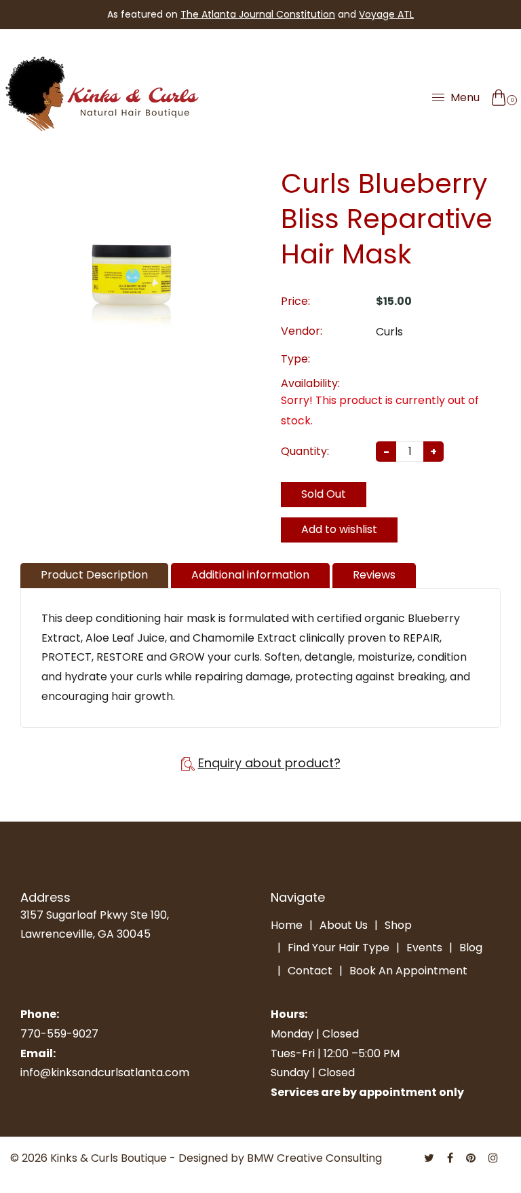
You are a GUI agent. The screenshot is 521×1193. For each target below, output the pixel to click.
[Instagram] (494, 1158)
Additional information (250, 575)
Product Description (94, 575)
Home (287, 925)
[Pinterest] (472, 1158)
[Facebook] (451, 1158)
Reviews (374, 575)
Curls (389, 331)
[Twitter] (430, 1158)
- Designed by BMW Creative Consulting (276, 1158)
